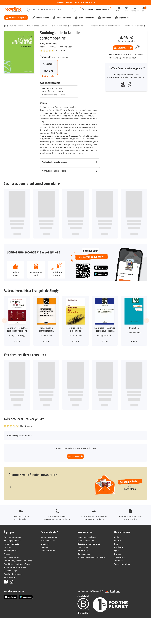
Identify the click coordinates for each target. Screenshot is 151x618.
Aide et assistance (49, 537)
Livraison (45, 544)
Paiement (45, 547)
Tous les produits (16, 26)
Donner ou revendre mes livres (97, 9)
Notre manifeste (11, 544)
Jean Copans (46, 335)
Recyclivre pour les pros (88, 544)
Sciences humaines (59, 26)
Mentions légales (11, 571)
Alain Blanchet (134, 332)
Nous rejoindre (11, 550)
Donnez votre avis (75, 456)
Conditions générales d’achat (17, 564)
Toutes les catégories (17, 17)
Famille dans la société (133, 26)
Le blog (7, 547)
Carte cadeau (83, 554)
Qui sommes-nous (12, 537)
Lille (116, 544)
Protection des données (15, 567)
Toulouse (118, 561)
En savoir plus (62, 57)
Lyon (116, 550)
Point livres (82, 547)
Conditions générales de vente (18, 561)
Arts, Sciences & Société (37, 26)
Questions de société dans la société (105, 26)
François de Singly (48, 43)
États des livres (48, 540)
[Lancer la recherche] (73, 9)
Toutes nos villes (122, 564)
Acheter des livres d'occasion (91, 557)
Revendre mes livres (86, 537)
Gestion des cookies (13, 574)
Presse (7, 554)
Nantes (117, 554)
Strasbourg (119, 557)
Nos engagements (12, 540)
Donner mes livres (85, 540)
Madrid (117, 540)
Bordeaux (118, 547)
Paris (116, 537)
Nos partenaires (11, 557)
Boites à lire (82, 550)
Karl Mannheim (75, 335)
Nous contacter (48, 550)
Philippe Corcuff (104, 335)
